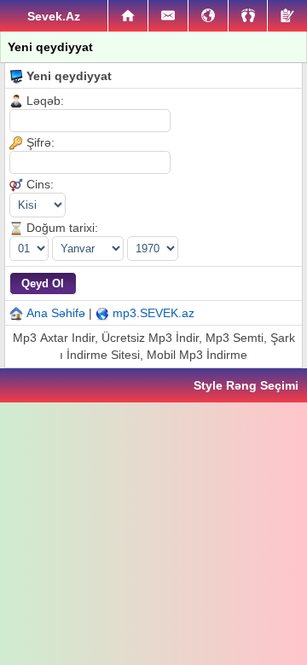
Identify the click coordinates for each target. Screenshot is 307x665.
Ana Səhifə (55, 313)
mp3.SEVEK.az (153, 313)
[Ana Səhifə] (128, 16)
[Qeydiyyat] (287, 16)
